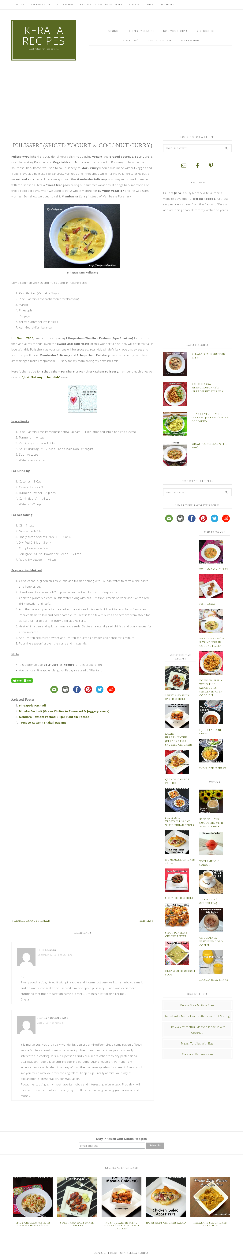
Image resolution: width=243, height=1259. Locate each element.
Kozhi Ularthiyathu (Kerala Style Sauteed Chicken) (121, 1225)
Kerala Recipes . (138, 1252)
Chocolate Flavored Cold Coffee (211, 941)
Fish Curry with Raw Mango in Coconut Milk (212, 642)
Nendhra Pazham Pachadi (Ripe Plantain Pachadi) (55, 717)
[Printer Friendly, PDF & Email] (22, 681)
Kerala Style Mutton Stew (197, 1005)
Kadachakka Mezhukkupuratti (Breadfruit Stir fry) (208, 387)
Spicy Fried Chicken (180, 898)
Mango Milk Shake (213, 979)
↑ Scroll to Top (31, 1254)
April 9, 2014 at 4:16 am (50, 1022)
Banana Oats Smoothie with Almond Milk (211, 822)
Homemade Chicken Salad (166, 1222)
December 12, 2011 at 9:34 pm (54, 954)
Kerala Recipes (43, 35)
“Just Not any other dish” (41, 377)
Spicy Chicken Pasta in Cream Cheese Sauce (33, 1224)
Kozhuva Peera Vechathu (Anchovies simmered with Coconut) (211, 688)
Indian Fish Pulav (212, 768)
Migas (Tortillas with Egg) (197, 1043)
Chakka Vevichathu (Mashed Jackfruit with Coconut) (210, 417)
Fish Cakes (207, 603)
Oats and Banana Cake (197, 1054)
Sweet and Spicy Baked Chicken (77, 1224)
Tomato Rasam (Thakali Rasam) (42, 722)
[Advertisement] (121, 98)
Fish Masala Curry (213, 569)
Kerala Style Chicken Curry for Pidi (210, 1224)
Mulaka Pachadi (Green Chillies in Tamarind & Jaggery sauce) (64, 711)
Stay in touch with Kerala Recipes (121, 1138)
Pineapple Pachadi (32, 705)
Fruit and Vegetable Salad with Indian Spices (179, 821)
